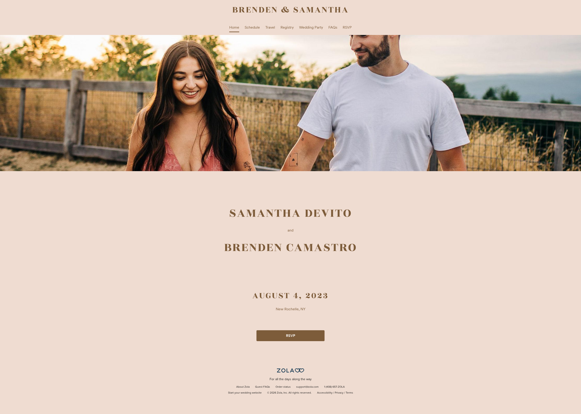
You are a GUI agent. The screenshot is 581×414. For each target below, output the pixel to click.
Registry (287, 27)
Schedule (252, 27)
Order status (283, 387)
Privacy (339, 393)
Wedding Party (311, 27)
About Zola (243, 387)
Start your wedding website (245, 393)
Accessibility (324, 393)
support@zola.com (307, 387)
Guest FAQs (262, 387)
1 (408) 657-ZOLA (334, 387)
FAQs (332, 27)
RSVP (347, 27)
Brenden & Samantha (290, 10)
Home (234, 27)
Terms (349, 393)
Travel (270, 27)
